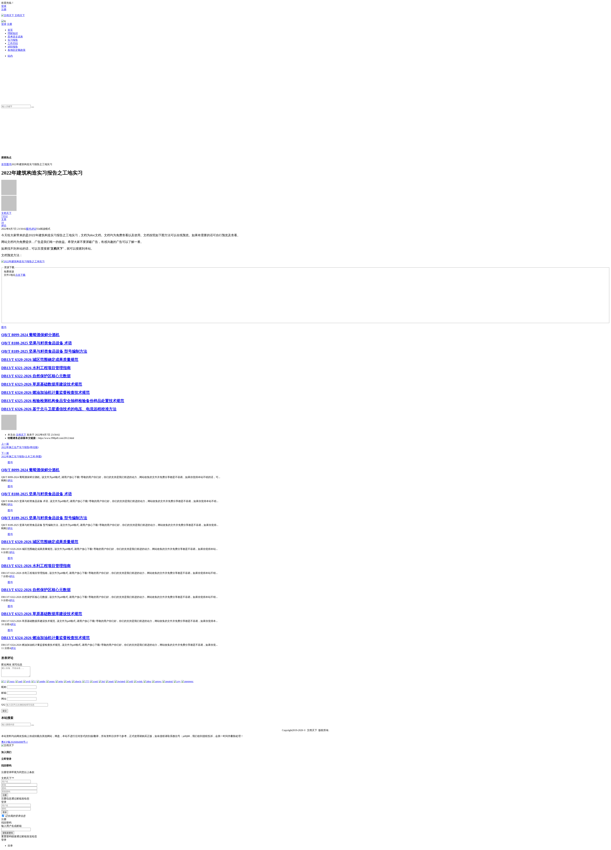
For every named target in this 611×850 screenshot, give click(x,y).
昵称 (3, 687)
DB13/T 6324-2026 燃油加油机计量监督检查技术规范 (45, 392)
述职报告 (13, 46)
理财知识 (13, 33)
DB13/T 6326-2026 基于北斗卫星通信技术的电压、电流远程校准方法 (58, 409)
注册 (3, 9)
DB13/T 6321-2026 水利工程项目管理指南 (36, 368)
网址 (3, 698)
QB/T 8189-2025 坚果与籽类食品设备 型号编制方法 (44, 351)
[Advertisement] (103, 80)
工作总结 (13, 43)
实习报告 (13, 40)
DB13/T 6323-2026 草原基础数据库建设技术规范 (41, 384)
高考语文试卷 (15, 36)
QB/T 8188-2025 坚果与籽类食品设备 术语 (36, 343)
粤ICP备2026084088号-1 (14, 742)
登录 (3, 6)
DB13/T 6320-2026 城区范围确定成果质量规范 (39, 360)
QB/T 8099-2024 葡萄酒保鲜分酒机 (30, 335)
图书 (8, 164)
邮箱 (3, 693)
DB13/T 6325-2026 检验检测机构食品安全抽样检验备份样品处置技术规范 (62, 401)
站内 (10, 56)
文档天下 (21, 434)
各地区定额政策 (16, 50)
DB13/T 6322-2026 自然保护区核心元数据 (36, 376)
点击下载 (20, 275)
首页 (10, 30)
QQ (3, 704)
